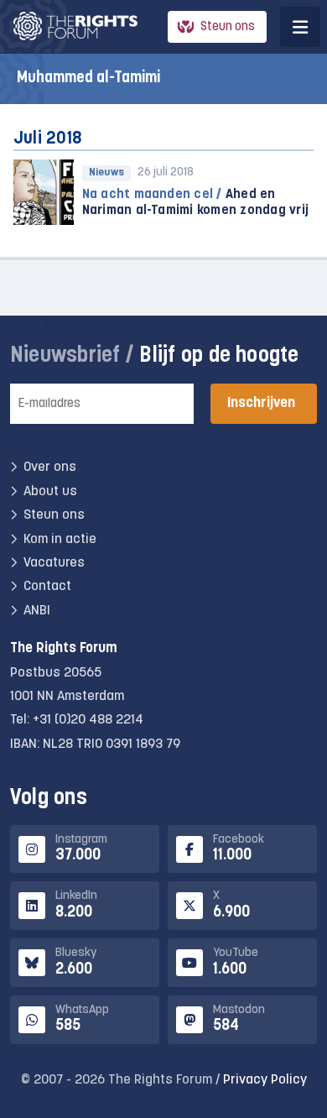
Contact (47, 586)
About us (50, 492)
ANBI (36, 611)
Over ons (49, 467)
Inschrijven (261, 403)
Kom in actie (59, 539)
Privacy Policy (265, 1080)
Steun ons (227, 27)
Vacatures (54, 563)
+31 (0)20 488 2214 (88, 720)
